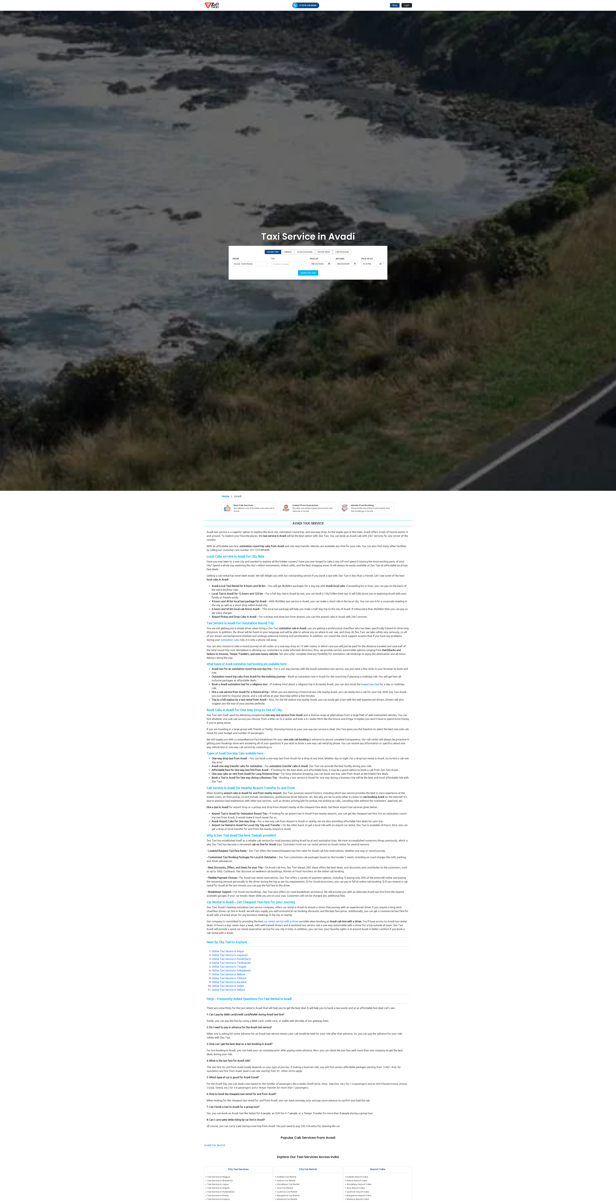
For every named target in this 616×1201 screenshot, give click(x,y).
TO (272, 258)
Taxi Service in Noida (218, 1195)
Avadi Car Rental (214, 1145)
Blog (395, 5)
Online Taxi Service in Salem (228, 985)
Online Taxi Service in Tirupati (229, 966)
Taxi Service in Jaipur (218, 1184)
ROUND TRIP (272, 252)
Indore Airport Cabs (357, 1180)
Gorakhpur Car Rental (288, 1184)
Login (406, 5)
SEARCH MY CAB (308, 273)
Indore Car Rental (286, 1180)
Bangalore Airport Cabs (359, 1195)
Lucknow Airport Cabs (358, 1191)
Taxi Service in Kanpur (218, 1199)
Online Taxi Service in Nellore (228, 974)
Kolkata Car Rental (286, 1176)
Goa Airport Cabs (356, 1188)
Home (225, 496)
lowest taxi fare (370, 684)
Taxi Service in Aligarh (218, 1188)
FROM (236, 258)
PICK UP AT (367, 258)
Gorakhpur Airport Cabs (359, 1184)
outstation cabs (230, 639)
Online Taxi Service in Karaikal (229, 982)
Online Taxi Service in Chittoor (229, 978)
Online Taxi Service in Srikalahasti (231, 970)
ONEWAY (288, 252)
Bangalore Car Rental (288, 1195)
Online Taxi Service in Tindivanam (231, 962)
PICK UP (314, 258)
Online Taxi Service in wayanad (230, 955)
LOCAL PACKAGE (304, 252)
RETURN (340, 258)
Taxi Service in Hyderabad (220, 1191)
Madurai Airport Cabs (358, 1199)
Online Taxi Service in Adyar (228, 951)
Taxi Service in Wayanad (219, 1180)
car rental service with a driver (281, 921)
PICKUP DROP (323, 252)
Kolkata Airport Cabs (357, 1176)
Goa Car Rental (285, 1188)
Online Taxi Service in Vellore (228, 989)
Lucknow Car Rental (287, 1191)
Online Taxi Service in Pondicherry (231, 958)
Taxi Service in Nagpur (218, 1176)
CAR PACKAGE (342, 252)
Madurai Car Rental (287, 1199)
